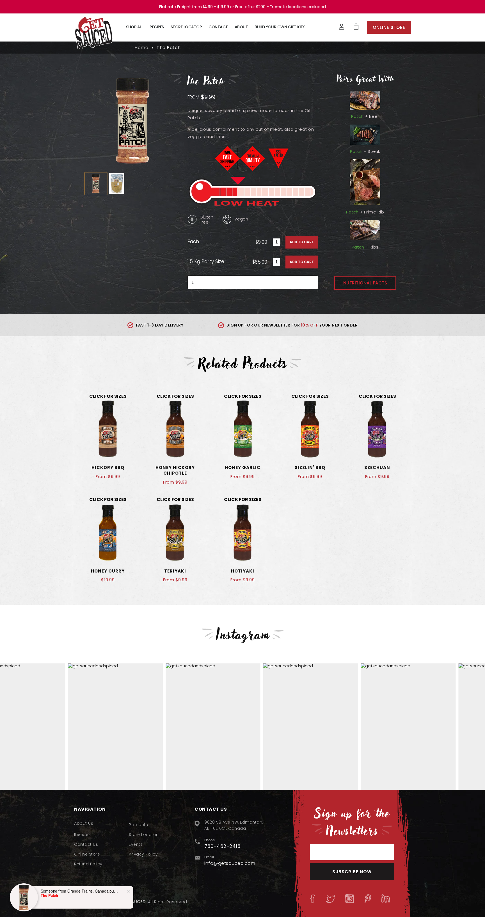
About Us (83, 823)
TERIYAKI (175, 571)
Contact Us (86, 844)
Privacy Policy (143, 854)
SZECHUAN (377, 467)
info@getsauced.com (229, 863)
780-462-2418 (222, 846)
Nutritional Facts (365, 283)
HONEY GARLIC (242, 467)
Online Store (389, 27)
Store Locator (186, 27)
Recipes (157, 27)
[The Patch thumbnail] (96, 184)
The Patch (49, 895)
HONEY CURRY (108, 571)
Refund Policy (88, 864)
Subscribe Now (352, 872)
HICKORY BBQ (107, 467)
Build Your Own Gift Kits (280, 27)
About (241, 27)
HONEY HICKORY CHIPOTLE (175, 470)
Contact (218, 27)
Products (138, 825)
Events (136, 844)
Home (141, 47)
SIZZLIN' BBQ (310, 467)
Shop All (134, 27)
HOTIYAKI (242, 571)
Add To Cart (302, 242)
